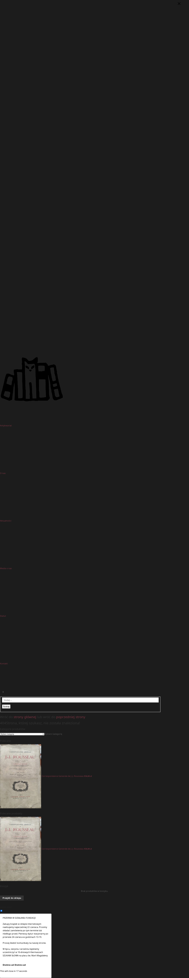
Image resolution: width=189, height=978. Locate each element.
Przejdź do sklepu (12, 898)
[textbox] (53, 734)
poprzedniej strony (70, 717)
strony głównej (25, 717)
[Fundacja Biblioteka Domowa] (94, 379)
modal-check (6, 907)
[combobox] (53, 734)
